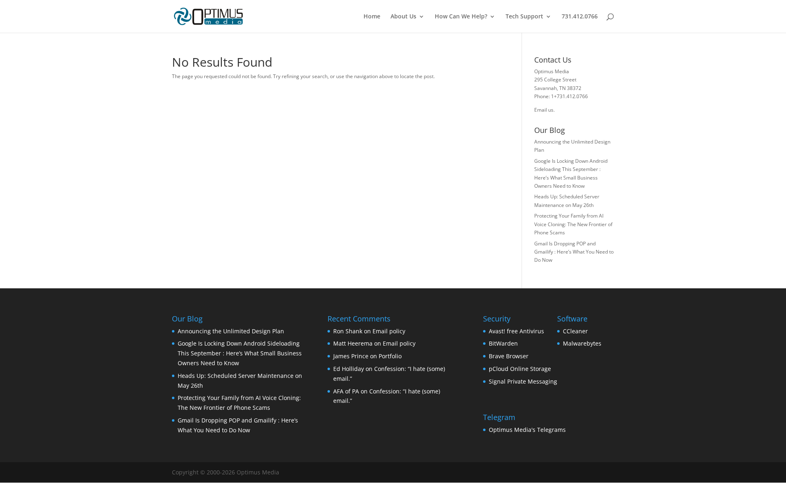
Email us (543, 109)
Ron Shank (347, 331)
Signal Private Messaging (523, 381)
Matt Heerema (353, 343)
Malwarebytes (582, 343)
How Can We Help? (461, 16)
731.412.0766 (580, 16)
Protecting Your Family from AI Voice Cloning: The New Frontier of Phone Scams (573, 224)
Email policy (389, 331)
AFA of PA (346, 391)
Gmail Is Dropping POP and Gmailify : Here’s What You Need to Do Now (574, 252)
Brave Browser (509, 356)
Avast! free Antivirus (516, 331)
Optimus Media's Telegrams (527, 430)
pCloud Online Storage (520, 369)
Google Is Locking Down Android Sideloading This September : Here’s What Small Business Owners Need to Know (240, 353)
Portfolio (390, 356)
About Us (403, 16)
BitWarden (503, 343)
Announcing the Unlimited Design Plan (231, 331)
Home (372, 16)
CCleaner (575, 331)
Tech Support (524, 16)
